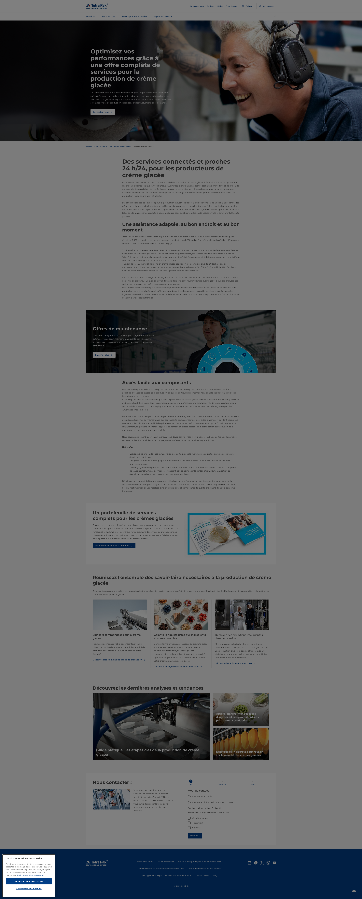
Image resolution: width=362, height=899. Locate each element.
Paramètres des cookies (28, 888)
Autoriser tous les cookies (29, 881)
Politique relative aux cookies (30, 875)
